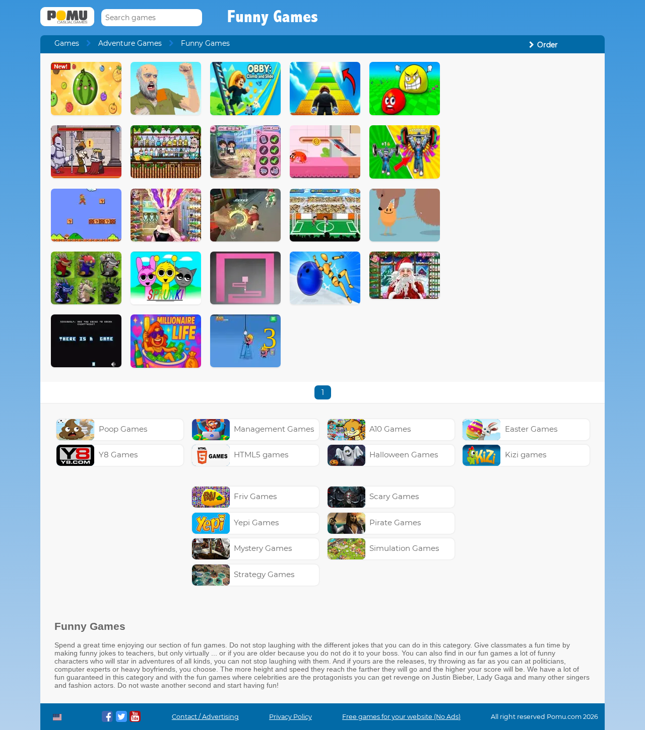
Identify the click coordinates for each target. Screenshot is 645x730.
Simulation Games (404, 548)
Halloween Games (403, 454)
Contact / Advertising (205, 716)
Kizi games (525, 454)
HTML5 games (261, 454)
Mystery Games (263, 548)
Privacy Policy (290, 716)
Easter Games (531, 429)
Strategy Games (264, 574)
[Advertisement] (522, 213)
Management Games (274, 429)
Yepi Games (256, 522)
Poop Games (123, 429)
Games (66, 43)
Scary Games (394, 496)
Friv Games (255, 496)
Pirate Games (395, 522)
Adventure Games (130, 43)
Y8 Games (118, 454)
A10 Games (390, 429)
